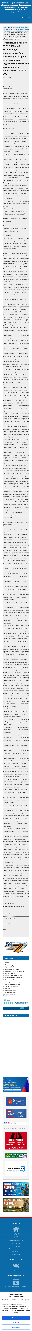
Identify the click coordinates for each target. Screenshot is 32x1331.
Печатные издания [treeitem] (10, 990)
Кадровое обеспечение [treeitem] (12, 969)
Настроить (16, 1322)
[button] (25, 17)
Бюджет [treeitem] (7, 988)
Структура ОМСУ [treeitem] (10, 967)
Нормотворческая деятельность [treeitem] (14, 971)
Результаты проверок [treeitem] (11, 986)
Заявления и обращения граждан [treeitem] (15, 980)
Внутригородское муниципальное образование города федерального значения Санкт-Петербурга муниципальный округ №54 (16, 6)
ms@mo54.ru (16, 1246)
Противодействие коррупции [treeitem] (13, 977)
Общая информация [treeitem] (11, 965)
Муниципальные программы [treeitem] (13, 975)
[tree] (16, 979)
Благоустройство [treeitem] (10, 973)
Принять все (16, 1318)
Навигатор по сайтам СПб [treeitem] (12, 984)
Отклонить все (16, 1327)
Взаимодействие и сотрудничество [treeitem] (15, 982)
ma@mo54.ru (16, 1254)
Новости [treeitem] (7, 962)
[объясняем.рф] (16, 1168)
